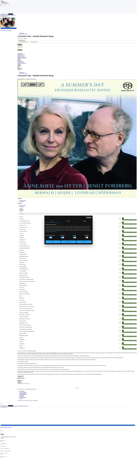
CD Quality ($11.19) (34, 41)
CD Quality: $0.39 (133, 290)
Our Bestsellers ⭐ (4, 16)
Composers (2, 14)
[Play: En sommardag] (120, 273)
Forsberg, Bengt (21, 62)
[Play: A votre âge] (120, 302)
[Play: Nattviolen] (120, 240)
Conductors (12, 15)
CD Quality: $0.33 (133, 219)
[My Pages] (2, 11)
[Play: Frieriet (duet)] (120, 244)
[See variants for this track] (123, 218)
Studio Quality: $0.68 (126, 236)
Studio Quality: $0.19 (126, 261)
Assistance (22, 396)
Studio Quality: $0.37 (126, 319)
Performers (10, 14)
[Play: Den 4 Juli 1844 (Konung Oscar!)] (120, 310)
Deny (53, 241)
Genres (1, 30)
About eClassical (23, 393)
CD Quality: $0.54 (133, 298)
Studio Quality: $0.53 (126, 219)
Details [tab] (68, 221)
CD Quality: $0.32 (133, 307)
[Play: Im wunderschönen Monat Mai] (120, 331)
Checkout (2, 438)
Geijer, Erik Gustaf (21, 54)
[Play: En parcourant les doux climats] (120, 306)
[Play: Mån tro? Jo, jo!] (120, 227)
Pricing (21, 398)
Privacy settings (23, 397)
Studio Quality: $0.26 (126, 344)
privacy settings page (52, 231)
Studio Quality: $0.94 (126, 311)
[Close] (0, 428)
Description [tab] (22, 209)
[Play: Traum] (120, 298)
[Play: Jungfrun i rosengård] (120, 315)
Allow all (84, 241)
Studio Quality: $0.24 (126, 265)
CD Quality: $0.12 (133, 261)
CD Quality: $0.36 (133, 323)
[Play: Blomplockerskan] (120, 256)
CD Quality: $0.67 (133, 286)
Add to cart (20, 44)
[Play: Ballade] (120, 339)
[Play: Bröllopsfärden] (120, 285)
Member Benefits (23, 394)
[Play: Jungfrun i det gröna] (120, 319)
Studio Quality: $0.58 (126, 323)
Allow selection (68, 241)
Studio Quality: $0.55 (126, 228)
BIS (18, 67)
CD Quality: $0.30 (133, 315)
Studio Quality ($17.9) (24, 41)
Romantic (19, 65)
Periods (5, 30)
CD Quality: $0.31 (133, 294)
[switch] (62, 237)
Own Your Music (23, 392)
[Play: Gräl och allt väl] (120, 260)
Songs (19, 60)
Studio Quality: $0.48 (126, 315)
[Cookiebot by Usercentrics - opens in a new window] (86, 217)
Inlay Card (22, 201)
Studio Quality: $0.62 (126, 290)
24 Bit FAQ (22, 395)
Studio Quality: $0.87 (126, 298)
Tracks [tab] (21, 208)
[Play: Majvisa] (120, 348)
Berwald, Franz (21, 55)
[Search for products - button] (9, 5)
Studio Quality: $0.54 (126, 269)
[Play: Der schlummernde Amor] (120, 223)
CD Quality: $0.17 (133, 344)
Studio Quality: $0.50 (126, 294)
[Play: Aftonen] (120, 219)
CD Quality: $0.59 (133, 311)
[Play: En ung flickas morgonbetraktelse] (120, 281)
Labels (6, 14)
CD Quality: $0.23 (133, 319)
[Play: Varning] (120, 235)
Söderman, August (21, 56)
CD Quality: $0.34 (133, 228)
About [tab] (84, 221)
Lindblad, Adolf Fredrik (22, 57)
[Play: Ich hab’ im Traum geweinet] (120, 327)
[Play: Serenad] (120, 344)
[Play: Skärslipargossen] (120, 269)
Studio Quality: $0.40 (126, 340)
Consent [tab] (52, 221)
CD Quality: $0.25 (133, 340)
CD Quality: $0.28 (133, 282)
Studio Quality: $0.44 (126, 282)
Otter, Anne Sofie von (23, 33)
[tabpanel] (77, 281)
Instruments (9, 30)
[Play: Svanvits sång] (120, 231)
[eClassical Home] (9, 3)
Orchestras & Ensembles (5, 15)
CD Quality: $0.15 (133, 265)
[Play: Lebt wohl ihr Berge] (120, 294)
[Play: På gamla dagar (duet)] (120, 248)
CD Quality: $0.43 (133, 236)
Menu (3, 1)
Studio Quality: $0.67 (126, 257)
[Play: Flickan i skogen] (120, 335)
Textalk (36, 400)
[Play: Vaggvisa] (120, 252)
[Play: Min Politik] (120, 265)
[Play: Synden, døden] (120, 323)
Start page (22, 391)
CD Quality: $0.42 (133, 257)
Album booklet (23, 200)
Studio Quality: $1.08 (126, 286)
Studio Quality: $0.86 (126, 336)
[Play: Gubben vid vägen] (120, 277)
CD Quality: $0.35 (133, 240)
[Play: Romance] (120, 290)
